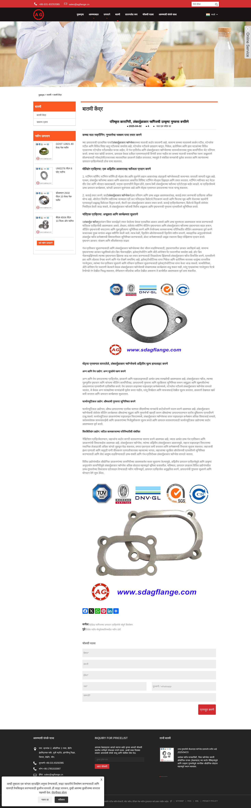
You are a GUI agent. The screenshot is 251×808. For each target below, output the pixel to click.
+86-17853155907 (52, 768)
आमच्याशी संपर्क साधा (168, 14)
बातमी (117, 14)
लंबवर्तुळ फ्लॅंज (90, 221)
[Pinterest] (103, 611)
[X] (91, 611)
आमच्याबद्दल (94, 14)
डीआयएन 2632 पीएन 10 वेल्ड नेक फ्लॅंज (64, 196)
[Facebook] (85, 611)
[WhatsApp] (97, 611)
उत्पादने (107, 14)
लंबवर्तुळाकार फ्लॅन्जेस (123, 142)
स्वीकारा (61, 799)
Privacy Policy (210, 801)
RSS (189, 801)
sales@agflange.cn (79, 4)
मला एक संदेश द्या (164, 126)
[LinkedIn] (110, 611)
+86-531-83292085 (54, 763)
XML (197, 801)
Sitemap (180, 801)
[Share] (116, 611)
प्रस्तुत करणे (207, 709)
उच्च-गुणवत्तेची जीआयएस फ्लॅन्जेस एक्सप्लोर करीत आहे (197, 749)
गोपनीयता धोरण (59, 792)
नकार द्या (45, 799)
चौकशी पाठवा (148, 14)
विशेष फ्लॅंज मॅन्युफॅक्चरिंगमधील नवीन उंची (103, 629)
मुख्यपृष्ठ (80, 14)
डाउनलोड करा (131, 14)
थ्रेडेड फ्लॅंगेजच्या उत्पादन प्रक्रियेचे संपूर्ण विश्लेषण (111, 624)
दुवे (171, 801)
